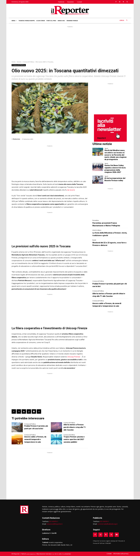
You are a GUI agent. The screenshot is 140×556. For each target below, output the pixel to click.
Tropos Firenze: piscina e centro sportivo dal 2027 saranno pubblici (74, 439)
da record (71, 190)
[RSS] (123, 2)
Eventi (94, 240)
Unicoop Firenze (73, 357)
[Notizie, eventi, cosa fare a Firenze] (70, 10)
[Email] (39, 411)
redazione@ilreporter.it (54, 524)
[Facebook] (116, 2)
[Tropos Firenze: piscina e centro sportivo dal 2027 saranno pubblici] (56, 439)
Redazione (16, 139)
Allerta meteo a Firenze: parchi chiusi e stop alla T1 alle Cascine (75, 427)
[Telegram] (34, 411)
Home (13, 62)
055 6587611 (53, 521)
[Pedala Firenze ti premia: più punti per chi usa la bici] (17, 427)
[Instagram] (119, 2)
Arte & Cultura (96, 230)
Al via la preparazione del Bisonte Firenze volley (114, 179)
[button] (124, 20)
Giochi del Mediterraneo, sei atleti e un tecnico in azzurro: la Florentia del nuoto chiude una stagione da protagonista (115, 154)
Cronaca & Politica (28, 62)
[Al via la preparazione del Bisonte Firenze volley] (97, 180)
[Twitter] (127, 2)
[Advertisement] (70, 43)
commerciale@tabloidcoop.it (107, 524)
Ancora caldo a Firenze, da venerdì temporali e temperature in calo (35, 439)
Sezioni (19, 62)
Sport (106, 148)
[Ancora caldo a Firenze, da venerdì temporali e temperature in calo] (17, 439)
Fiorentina (95, 220)
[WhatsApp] (29, 411)
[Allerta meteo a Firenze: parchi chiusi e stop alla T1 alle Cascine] (56, 427)
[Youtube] (117, 535)
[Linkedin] (24, 411)
